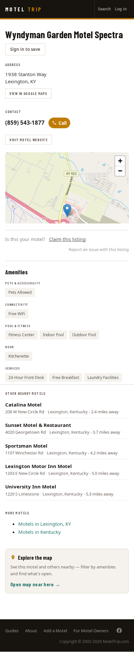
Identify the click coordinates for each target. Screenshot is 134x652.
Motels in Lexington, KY (44, 523)
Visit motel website (28, 139)
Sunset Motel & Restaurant (38, 425)
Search (104, 9)
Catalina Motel (23, 404)
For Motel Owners (91, 631)
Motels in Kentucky (39, 532)
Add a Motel (55, 631)
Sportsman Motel (26, 445)
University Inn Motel (30, 486)
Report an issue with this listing (99, 249)
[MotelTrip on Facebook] (119, 630)
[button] (67, 210)
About (31, 631)
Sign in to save (25, 49)
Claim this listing (67, 239)
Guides (12, 631)
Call (63, 123)
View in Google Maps (28, 93)
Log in (121, 9)
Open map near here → (35, 584)
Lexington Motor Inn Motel (38, 466)
